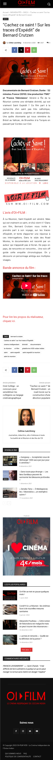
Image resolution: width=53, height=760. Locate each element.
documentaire (35, 344)
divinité (25, 344)
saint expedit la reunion (31, 352)
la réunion (8, 348)
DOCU (25, 12)
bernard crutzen (17, 336)
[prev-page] (4, 503)
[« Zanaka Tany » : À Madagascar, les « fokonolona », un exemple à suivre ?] (10, 493)
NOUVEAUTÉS (15, 12)
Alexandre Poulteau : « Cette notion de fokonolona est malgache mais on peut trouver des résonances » (34, 624)
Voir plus (25, 649)
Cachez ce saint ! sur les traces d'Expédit (18, 340)
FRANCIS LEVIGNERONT (13, 666)
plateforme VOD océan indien (33, 348)
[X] (21, 50)
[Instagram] (23, 731)
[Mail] (30, 731)
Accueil (5, 12)
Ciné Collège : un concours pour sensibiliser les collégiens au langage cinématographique (13, 392)
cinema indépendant (11, 344)
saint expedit (15, 352)
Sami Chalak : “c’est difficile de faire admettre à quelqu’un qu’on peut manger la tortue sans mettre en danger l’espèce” (24, 669)
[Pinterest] (27, 50)
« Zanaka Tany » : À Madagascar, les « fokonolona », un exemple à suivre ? (33, 492)
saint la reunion (10, 356)
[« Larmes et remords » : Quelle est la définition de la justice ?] (10, 640)
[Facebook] (14, 50)
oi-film (16, 348)
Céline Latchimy (15, 43)
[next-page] (9, 503)
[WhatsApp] (34, 50)
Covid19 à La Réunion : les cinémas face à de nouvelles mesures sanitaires (34, 609)
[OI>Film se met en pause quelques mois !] (10, 595)
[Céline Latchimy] (5, 42)
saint (5, 352)
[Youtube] (37, 731)
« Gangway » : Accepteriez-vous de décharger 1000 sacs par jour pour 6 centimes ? (34, 460)
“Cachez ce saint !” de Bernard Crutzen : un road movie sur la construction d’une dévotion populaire (40, 392)
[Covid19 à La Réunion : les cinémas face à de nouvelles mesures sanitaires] (10, 610)
